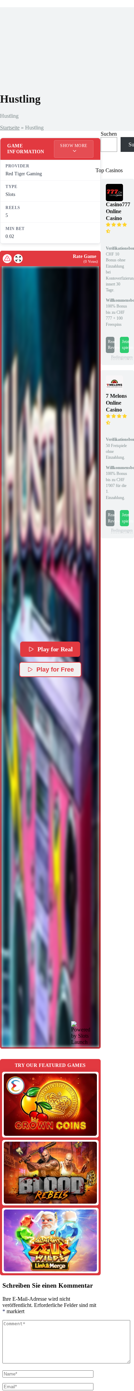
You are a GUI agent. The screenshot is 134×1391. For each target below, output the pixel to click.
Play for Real (55, 649)
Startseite (10, 128)
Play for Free (55, 669)
